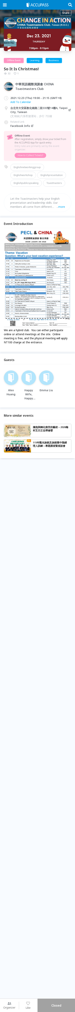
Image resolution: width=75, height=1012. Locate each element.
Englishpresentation (52, 175)
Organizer (9, 1007)
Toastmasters (54, 183)
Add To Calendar (20, 102)
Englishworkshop (23, 175)
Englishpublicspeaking (26, 183)
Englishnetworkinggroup (27, 167)
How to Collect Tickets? (30, 155)
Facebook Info (20, 126)
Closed (56, 1005)
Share (65, 13)
